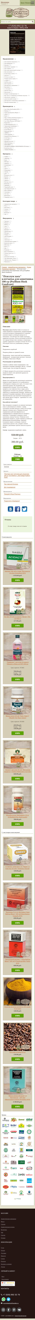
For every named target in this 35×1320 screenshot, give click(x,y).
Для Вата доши (7, 82)
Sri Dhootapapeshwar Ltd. (10, 124)
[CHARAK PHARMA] (13, 1152)
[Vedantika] (29, 1128)
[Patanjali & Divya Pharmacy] (6, 1164)
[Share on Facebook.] (17, 511)
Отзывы (3, 1238)
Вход (22, 3)
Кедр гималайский (8, 251)
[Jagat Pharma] (13, 1140)
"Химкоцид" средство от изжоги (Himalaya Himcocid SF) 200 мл (18, 663)
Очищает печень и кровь (9, 78)
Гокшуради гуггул (8, 197)
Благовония (7, 87)
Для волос (6, 75)
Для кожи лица (7, 90)
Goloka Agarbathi (8, 134)
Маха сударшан (7, 190)
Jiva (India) (6, 139)
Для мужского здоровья (9, 97)
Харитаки (6, 221)
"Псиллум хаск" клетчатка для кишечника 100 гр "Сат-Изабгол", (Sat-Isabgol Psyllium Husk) (17, 475)
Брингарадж (7, 195)
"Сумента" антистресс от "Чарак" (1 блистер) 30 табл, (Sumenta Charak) (17, 867)
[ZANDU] (21, 1177)
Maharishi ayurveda (8, 141)
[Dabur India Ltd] (21, 1146)
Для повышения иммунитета (10, 61)
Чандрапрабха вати (8, 187)
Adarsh (5, 114)
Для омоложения (8, 71)
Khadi (5, 116)
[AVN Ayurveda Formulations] (6, 1171)
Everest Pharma (7, 129)
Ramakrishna (7, 122)
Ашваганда (7, 158)
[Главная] (17, 17)
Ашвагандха (7, 239)
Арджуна (6, 180)
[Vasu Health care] (21, 1183)
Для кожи (6, 65)
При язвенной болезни (11, 484)
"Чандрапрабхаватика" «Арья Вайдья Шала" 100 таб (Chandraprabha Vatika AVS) (17, 961)
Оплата (3, 1250)
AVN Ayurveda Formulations (10, 119)
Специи (6, 210)
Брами (5, 160)
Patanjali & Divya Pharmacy (12, 494)
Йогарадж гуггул (8, 175)
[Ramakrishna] (29, 1195)
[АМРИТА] (13, 1164)
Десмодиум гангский (9, 256)
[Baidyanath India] (13, 1134)
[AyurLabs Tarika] (13, 1146)
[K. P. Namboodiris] (29, 1134)
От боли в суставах (8, 77)
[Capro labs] (13, 1171)
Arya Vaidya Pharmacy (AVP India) (12, 121)
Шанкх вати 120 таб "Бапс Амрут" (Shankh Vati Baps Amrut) (17, 717)
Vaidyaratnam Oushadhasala (10, 126)
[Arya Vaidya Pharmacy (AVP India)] (13, 1122)
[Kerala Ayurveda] (13, 1195)
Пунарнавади (7, 170)
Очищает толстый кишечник (10, 93)
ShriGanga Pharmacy (9, 127)
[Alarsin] (21, 1140)
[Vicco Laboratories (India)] (6, 1140)
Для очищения (7, 68)
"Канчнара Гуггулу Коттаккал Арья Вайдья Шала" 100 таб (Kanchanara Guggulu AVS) (17, 914)
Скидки (3, 1235)
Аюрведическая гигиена (7, 1227)
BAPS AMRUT (7, 144)
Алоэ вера (6, 193)
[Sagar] (21, 1195)
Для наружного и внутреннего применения (14, 100)
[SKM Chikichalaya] (21, 1189)
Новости (3, 1256)
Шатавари (6, 161)
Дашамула (6, 163)
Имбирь (6, 224)
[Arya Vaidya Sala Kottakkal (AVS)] (6, 1122)
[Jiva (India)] (21, 1164)
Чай (5, 214)
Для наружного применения (10, 85)
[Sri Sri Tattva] (13, 1128)
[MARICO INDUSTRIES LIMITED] (21, 1134)
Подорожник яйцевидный (12, 501)
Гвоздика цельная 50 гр (17, 1052)
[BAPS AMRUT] (6, 1158)
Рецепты (3, 1261)
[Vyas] (6, 1177)
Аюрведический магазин (20, 1315)
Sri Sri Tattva (7, 137)
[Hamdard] (29, 1171)
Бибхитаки (6, 244)
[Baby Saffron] (6, 1183)
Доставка (3, 1253)
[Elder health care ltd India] (6, 1146)
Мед (5, 248)
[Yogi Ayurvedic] (13, 1183)
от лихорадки (7, 88)
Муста (5, 246)
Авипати (6, 178)
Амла (5, 173)
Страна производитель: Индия (11, 112)
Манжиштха (7, 261)
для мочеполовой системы (10, 98)
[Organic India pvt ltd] (6, 1134)
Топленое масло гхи (8, 253)
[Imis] (21, 1171)
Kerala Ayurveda (8, 148)
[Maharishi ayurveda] (6, 1195)
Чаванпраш (7, 185)
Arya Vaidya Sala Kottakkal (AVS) (11, 109)
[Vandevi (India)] (21, 1152)
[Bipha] (13, 1189)
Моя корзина (5, 2)
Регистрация (29, 3)
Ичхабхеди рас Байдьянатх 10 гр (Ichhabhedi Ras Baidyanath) (17, 816)
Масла (5, 205)
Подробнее (13, 51)
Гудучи (6, 168)
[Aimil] (29, 1189)
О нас (2, 1248)
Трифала (6, 156)
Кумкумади (7, 183)
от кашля (6, 80)
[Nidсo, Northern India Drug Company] (29, 1122)
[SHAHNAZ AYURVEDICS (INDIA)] (13, 1177)
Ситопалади (7, 192)
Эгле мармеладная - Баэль (10, 258)
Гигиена (6, 209)
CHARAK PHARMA (8, 149)
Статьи (3, 1258)
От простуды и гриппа (9, 73)
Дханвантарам (7, 165)
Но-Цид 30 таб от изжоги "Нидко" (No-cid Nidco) (17, 618)
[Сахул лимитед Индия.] (29, 1140)
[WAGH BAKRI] (6, 1189)
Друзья (3, 1267)
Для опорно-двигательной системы (12, 70)
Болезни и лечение (6, 1264)
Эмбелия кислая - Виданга (10, 260)
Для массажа (7, 92)
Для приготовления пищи (10, 102)
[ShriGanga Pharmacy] (29, 1164)
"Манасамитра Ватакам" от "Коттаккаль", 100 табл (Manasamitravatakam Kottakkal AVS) (17, 1097)
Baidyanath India (8, 131)
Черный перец (7, 231)
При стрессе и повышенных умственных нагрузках (16, 95)
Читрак (6, 254)
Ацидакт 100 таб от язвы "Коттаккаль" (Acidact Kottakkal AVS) (18, 572)
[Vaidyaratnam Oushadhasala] (6, 1152)
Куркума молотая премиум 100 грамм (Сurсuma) (17, 1008)
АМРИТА (6, 132)
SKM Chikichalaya (8, 143)
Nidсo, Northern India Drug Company (12, 117)
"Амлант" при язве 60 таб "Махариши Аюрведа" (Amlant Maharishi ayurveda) (17, 771)
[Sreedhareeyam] (17, 1201)
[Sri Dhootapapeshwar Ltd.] (6, 1128)
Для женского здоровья (9, 66)
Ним (5, 166)
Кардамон (6, 229)
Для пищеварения (9, 487)
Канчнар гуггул (8, 181)
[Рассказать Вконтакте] (10, 511)
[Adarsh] (13, 1158)
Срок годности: (15, 667)
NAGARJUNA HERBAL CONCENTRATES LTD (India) (16, 146)
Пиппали (6, 222)
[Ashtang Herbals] (21, 1158)
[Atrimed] (29, 1158)
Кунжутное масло (8, 243)
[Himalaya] (29, 1152)
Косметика (6, 212)
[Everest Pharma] (21, 1122)
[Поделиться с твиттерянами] (24, 511)
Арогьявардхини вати (9, 188)
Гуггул (5, 238)
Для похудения (7, 83)
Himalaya (6, 110)
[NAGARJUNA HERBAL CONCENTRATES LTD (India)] (21, 1128)
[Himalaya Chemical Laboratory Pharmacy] (29, 1177)
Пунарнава (6, 249)
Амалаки (6, 171)
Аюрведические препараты (10, 204)
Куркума (6, 176)
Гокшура (6, 234)
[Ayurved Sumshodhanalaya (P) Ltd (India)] (29, 1183)
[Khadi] (29, 1146)
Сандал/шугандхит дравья (10, 241)
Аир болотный (7, 236)
